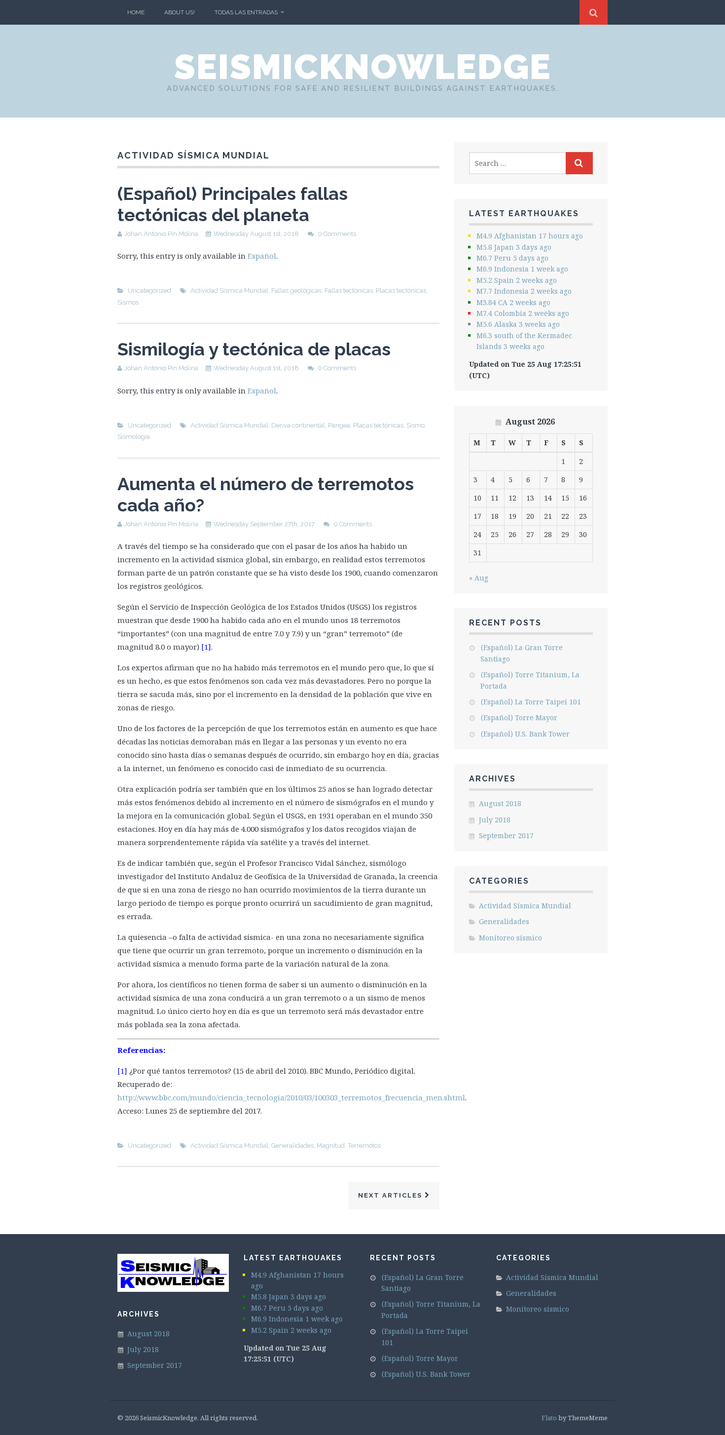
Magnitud (331, 1145)
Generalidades (292, 1145)
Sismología (133, 436)
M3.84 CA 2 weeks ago (513, 302)
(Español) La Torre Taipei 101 (531, 701)
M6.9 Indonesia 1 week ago (522, 268)
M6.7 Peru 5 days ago (512, 258)
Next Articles (391, 1195)
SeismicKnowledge (362, 66)
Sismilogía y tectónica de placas (254, 349)
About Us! (179, 12)
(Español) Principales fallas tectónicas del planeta (232, 204)
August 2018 (500, 803)
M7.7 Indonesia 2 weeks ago (524, 291)
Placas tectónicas (401, 290)
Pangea (339, 425)
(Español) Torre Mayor (519, 717)
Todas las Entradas (246, 12)
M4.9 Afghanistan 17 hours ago (529, 235)
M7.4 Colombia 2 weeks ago (522, 313)
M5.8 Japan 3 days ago (513, 247)
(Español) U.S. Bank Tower (525, 733)
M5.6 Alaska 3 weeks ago (518, 324)
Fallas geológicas (296, 290)
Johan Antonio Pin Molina (161, 233)
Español (262, 256)
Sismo (415, 425)
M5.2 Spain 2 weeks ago (516, 280)
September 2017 (506, 835)
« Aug (478, 577)
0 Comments (337, 233)
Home (136, 12)
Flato (549, 1417)
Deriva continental (298, 425)
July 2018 (494, 819)
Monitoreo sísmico (510, 937)
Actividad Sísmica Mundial (229, 290)
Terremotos (364, 1145)
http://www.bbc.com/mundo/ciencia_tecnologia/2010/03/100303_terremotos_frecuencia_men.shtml (291, 1097)
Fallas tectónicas (349, 290)
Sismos (128, 302)
